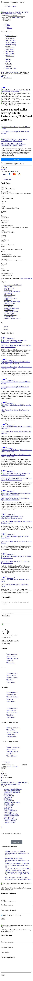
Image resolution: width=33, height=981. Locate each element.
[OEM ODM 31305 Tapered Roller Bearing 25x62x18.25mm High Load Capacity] (2, 137)
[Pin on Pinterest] (4, 169)
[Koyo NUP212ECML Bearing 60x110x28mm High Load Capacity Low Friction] (18, 855)
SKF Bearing (10, 47)
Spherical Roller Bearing (11, 308)
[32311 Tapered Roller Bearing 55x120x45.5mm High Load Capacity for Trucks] (16, 363)
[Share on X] (1, 169)
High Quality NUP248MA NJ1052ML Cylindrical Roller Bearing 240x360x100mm (18, 878)
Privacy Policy (11, 656)
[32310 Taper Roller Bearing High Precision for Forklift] (16, 581)
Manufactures (11, 663)
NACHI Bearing (11, 42)
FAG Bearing (10, 53)
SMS (10, 915)
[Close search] (2, 772)
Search (6, 20)
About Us (9, 64)
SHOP (8, 61)
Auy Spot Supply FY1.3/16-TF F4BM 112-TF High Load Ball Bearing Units (18, 869)
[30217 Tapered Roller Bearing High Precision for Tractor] (16, 406)
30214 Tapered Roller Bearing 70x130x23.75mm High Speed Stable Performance (15, 499)
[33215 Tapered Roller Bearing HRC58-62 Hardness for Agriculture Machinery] (16, 341)
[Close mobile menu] (1, 781)
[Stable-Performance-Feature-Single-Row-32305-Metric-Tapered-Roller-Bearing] (16, 91)
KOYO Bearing (11, 40)
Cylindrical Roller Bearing (12, 301)
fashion (6, 327)
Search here (4, 15)
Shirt (21, 17)
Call (4, 915)
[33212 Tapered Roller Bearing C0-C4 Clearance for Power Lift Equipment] (16, 451)
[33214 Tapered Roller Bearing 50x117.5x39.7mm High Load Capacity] (16, 557)
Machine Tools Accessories (12, 318)
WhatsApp (17, 915)
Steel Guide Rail (9, 288)
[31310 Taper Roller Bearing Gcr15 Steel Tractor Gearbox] (2, 125)
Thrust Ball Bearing (10, 295)
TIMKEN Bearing (11, 36)
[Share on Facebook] (2, 169)
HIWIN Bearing (11, 45)
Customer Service (12, 654)
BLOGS (8, 66)
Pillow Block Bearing (10, 315)
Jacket (18, 17)
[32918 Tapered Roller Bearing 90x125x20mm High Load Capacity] (16, 428)
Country (3, 900)
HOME (8, 59)
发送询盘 (16, 159)
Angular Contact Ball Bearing (13, 285)
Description (7, 179)
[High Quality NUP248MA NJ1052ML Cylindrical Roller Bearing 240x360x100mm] (18, 874)
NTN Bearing (10, 38)
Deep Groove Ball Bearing (12, 291)
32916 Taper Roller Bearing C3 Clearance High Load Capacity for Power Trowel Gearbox (16, 479)
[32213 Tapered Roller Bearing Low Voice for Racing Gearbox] (16, 538)
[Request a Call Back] (6, 763)
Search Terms (11, 734)
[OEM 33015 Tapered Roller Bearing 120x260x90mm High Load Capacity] (16, 518)
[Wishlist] (3, 88)
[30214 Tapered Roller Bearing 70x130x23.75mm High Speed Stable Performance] (16, 494)
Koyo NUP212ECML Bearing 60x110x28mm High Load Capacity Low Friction (17, 860)
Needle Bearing (8, 305)
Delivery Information (13, 728)
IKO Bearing (10, 51)
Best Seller (10, 661)
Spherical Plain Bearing (11, 311)
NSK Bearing (10, 49)
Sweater (13, 17)
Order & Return (11, 736)
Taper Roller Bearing (12, 72)
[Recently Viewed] (8, 763)
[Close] (1, 280)
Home (2, 72)
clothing (6, 326)
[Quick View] (6, 338)
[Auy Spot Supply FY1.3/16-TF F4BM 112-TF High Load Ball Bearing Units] (18, 865)
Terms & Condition (12, 658)
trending (6, 329)
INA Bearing (10, 56)
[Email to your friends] (6, 169)
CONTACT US (11, 68)
